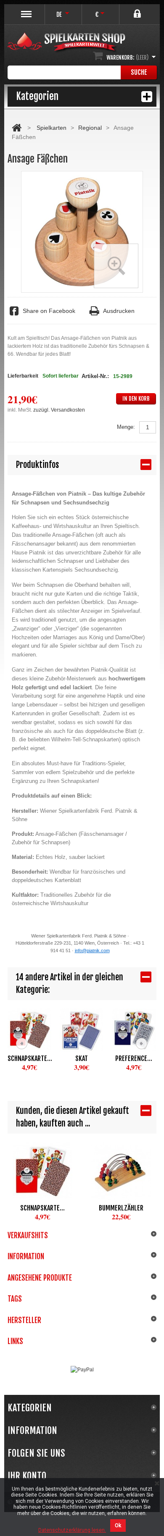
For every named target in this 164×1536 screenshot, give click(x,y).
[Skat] (81, 1030)
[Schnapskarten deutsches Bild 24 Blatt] (29, 1030)
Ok (118, 1525)
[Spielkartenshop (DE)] (66, 43)
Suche (139, 72)
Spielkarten (51, 127)
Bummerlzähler (121, 1208)
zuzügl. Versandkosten (59, 410)
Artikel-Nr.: (95, 376)
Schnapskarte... (29, 1058)
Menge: (126, 427)
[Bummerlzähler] (121, 1172)
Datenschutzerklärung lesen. (72, 1530)
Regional (90, 127)
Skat (81, 1058)
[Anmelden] (138, 10)
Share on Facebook (49, 310)
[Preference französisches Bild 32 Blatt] (134, 1030)
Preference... (133, 1058)
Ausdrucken (119, 310)
